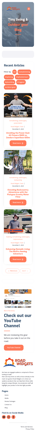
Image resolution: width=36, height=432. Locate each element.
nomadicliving (24, 72)
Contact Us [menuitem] (8, 404)
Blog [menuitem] (6, 408)
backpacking (18, 180)
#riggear (21, 82)
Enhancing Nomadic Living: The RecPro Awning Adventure (18, 251)
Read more (17, 143)
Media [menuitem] (6, 398)
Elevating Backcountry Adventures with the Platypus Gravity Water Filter (18, 193)
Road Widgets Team (17, 126)
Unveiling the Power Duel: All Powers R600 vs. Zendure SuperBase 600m (18, 135)
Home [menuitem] (6, 395)
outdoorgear (10, 87)
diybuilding (9, 82)
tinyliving (9, 77)
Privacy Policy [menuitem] (30, 429)
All (14, 72)
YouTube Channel (13, 347)
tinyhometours (22, 77)
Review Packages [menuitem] (10, 401)
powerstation (18, 123)
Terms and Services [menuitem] (27, 427)
